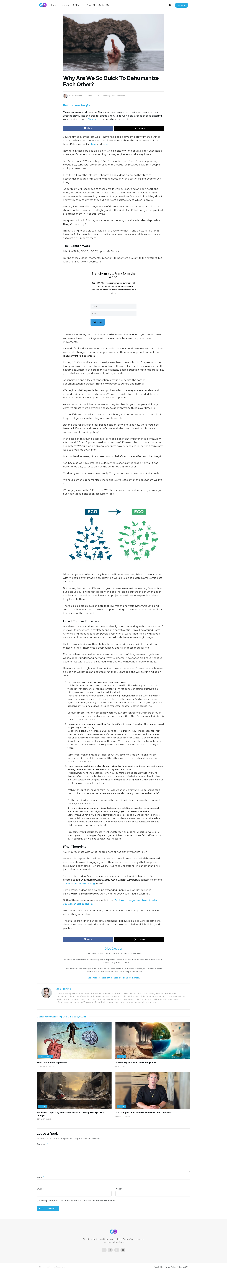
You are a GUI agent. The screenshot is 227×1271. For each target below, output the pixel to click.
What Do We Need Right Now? (52, 1062)
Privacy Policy (170, 1267)
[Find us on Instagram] (116, 1250)
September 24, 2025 (45, 1066)
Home (54, 5)
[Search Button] (170, 5)
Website (119, 1189)
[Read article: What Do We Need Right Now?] (74, 1040)
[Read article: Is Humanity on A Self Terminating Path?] (152, 1040)
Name (40, 1177)
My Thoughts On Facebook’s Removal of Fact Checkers (143, 1112)
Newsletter (65, 5)
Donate (181, 5)
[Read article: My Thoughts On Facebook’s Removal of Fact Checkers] (152, 1090)
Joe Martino (76, 96)
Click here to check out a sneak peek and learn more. (113, 978)
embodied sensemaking (80, 883)
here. (105, 144)
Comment (42, 1144)
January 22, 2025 (44, 1119)
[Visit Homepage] (43, 5)
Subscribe (97, 322)
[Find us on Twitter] (110, 1250)
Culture (121, 1056)
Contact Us (103, 5)
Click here (93, 119)
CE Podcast (78, 5)
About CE (91, 5)
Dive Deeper (113, 948)
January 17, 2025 (123, 1116)
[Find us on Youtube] (122, 1250)
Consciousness (45, 1056)
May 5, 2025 (121, 1066)
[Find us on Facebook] (104, 1250)
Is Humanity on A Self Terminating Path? (135, 1062)
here (94, 144)
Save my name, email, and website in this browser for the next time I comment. (77, 1200)
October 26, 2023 (94, 96)
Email (40, 1189)
